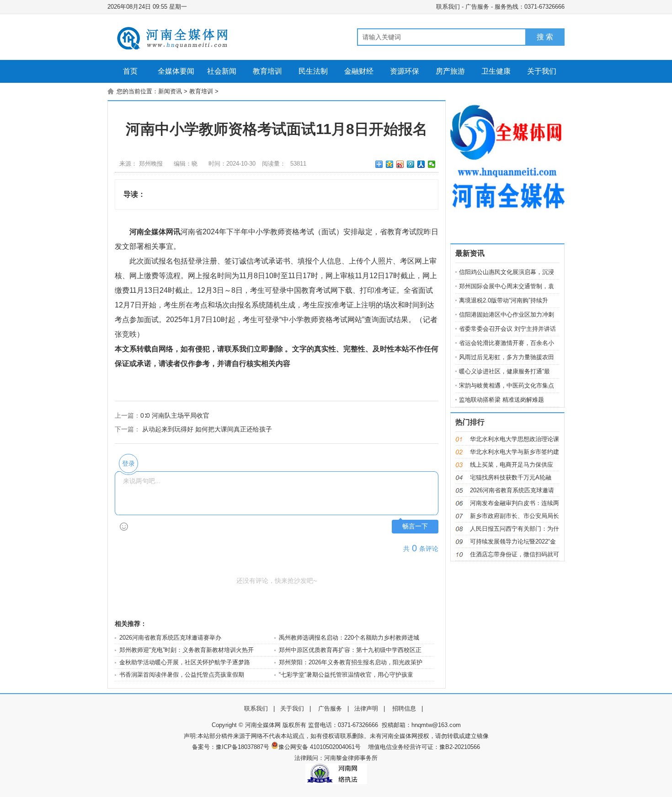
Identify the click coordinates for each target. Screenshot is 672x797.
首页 (130, 71)
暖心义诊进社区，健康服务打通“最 (504, 371)
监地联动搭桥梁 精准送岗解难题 (501, 399)
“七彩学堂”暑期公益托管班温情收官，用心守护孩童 (346, 674)
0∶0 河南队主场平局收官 (174, 415)
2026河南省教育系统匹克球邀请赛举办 (170, 637)
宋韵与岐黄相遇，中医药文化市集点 (506, 385)
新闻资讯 (170, 91)
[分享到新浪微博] (400, 164)
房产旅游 (450, 71)
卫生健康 (496, 71)
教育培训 (267, 71)
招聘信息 (404, 708)
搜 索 (545, 37)
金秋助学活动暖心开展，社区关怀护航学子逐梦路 (184, 662)
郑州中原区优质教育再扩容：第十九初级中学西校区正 (350, 649)
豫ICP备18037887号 (242, 746)
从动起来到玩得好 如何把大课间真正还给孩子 (207, 429)
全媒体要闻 (176, 71)
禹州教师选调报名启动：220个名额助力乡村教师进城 (349, 637)
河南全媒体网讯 (155, 232)
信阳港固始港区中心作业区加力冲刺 (506, 314)
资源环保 (404, 71)
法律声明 (366, 708)
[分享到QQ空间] (390, 164)
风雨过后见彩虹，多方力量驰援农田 (506, 357)
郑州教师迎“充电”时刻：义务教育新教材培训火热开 (186, 649)
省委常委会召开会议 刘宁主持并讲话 (507, 328)
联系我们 (448, 6)
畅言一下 (415, 526)
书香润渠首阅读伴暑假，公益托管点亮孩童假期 (181, 674)
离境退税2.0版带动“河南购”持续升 (503, 300)
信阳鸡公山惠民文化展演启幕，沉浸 (506, 272)
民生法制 (313, 71)
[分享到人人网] (421, 164)
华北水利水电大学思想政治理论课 (514, 439)
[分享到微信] (432, 164)
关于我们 (541, 71)
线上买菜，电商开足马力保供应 (511, 464)
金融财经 (358, 71)
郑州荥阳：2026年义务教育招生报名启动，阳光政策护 (350, 662)
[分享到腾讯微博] (411, 164)
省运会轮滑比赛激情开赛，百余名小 (506, 342)
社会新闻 (221, 71)
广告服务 (477, 6)
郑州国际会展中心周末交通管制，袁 (506, 286)
